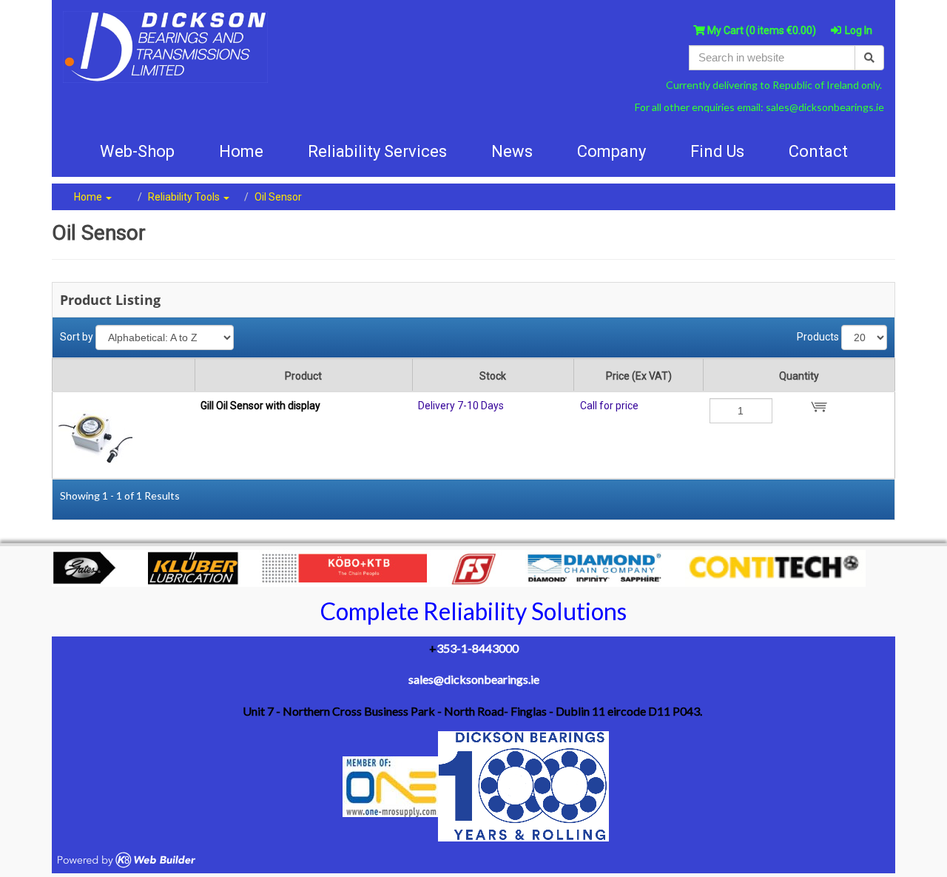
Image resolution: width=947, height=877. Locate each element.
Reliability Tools (185, 197)
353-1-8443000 (478, 648)
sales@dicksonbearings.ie (825, 107)
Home (89, 197)
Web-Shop (137, 151)
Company (611, 151)
